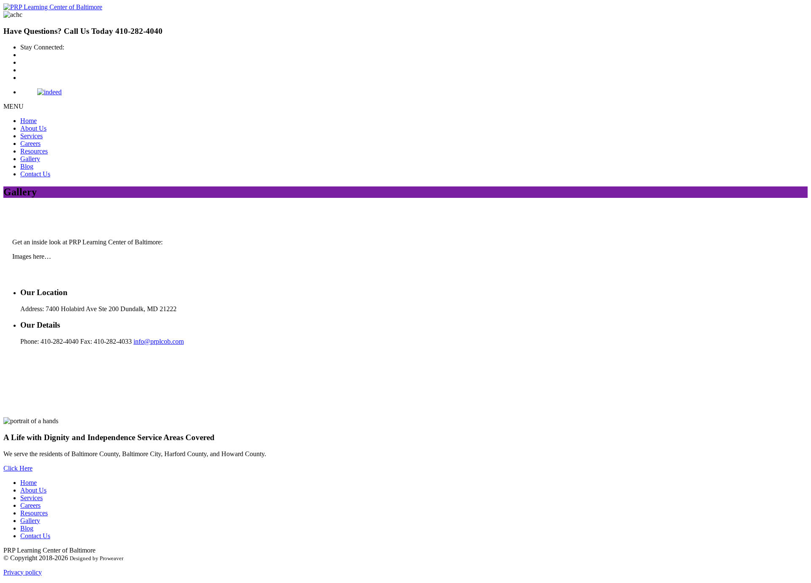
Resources (34, 151)
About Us (33, 128)
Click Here (18, 468)
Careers (30, 143)
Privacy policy (22, 572)
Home (28, 120)
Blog (26, 166)
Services (31, 136)
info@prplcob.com (158, 341)
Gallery (30, 158)
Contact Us (35, 174)
